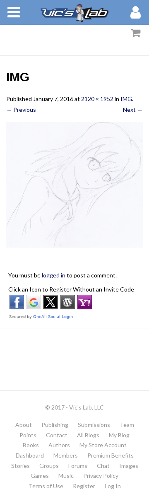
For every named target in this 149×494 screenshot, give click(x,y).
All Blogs (88, 435)
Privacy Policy (100, 475)
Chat (103, 465)
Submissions (94, 424)
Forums (77, 465)
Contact (56, 435)
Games (40, 475)
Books (31, 444)
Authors (59, 444)
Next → (133, 109)
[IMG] (74, 185)
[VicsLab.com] (74, 12)
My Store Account (103, 444)
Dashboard (30, 455)
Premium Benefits (110, 455)
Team (127, 424)
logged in (53, 275)
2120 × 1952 (97, 98)
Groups (49, 465)
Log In (113, 485)
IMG (126, 98)
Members (65, 455)
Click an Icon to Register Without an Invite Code (71, 289)
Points (27, 435)
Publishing (54, 424)
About (23, 424)
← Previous (21, 109)
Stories (20, 465)
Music (66, 475)
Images (128, 465)
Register (84, 485)
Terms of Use (46, 485)
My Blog (119, 435)
